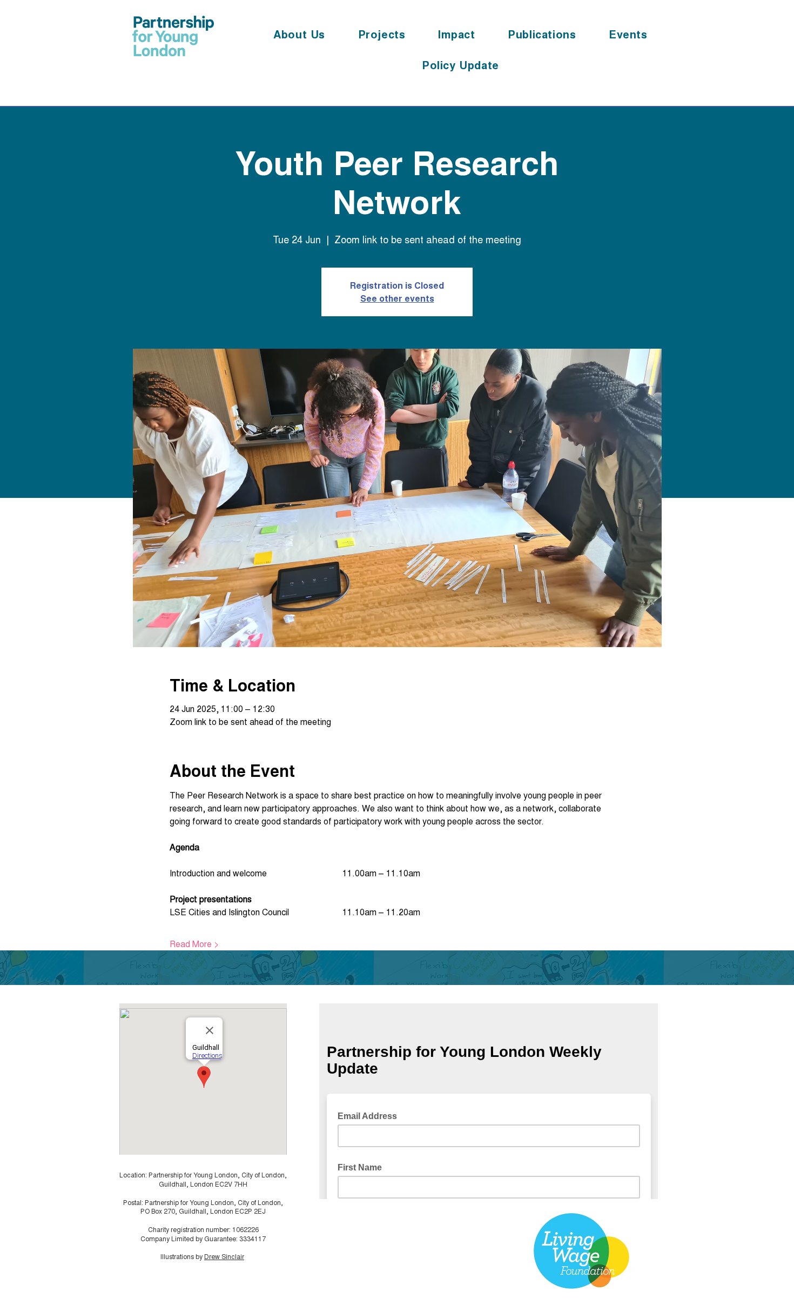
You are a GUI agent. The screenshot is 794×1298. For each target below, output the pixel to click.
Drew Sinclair (224, 1256)
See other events (397, 298)
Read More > (194, 944)
